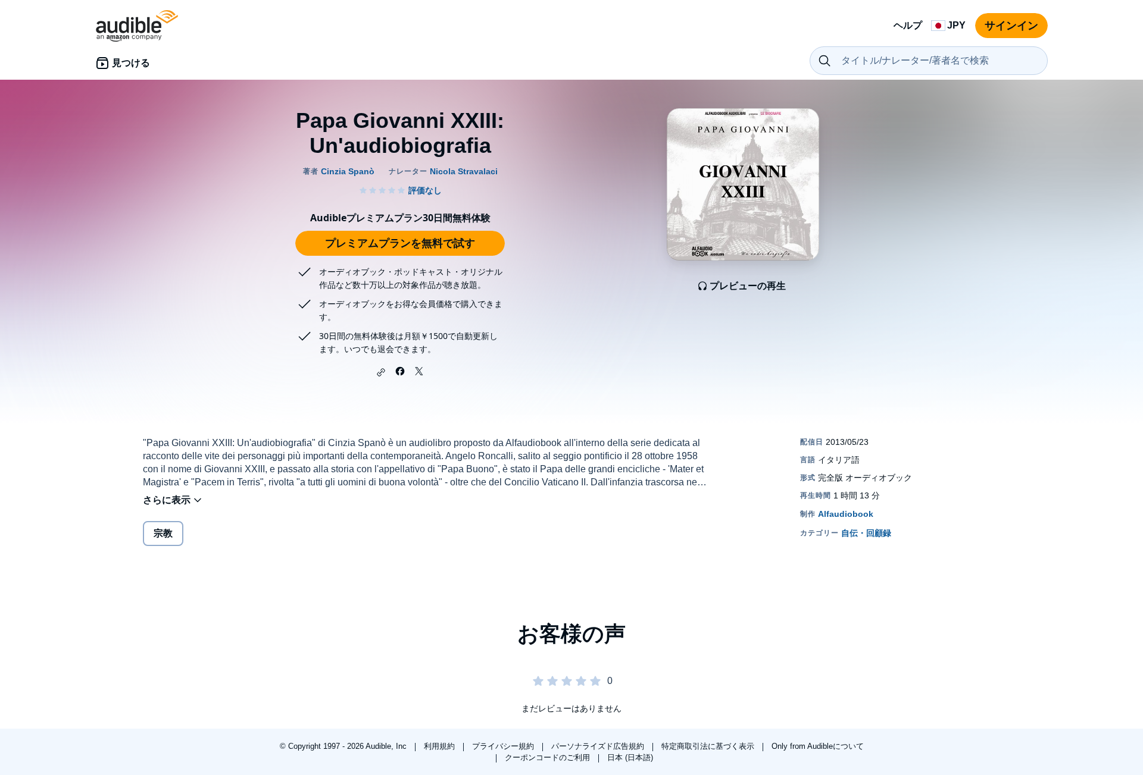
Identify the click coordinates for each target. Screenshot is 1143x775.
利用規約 (440, 746)
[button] (381, 372)
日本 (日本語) (630, 757)
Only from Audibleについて (818, 746)
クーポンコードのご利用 (548, 757)
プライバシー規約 (504, 746)
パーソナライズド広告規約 (599, 746)
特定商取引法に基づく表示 (709, 746)
